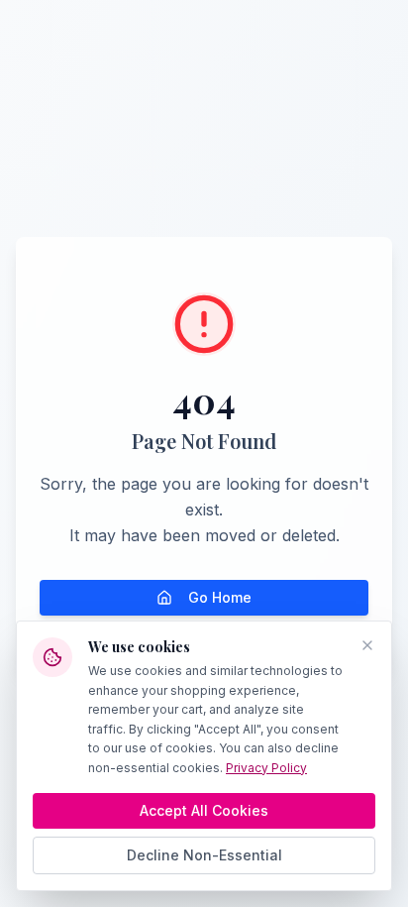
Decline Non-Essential (204, 855)
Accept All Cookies (204, 810)
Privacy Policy (266, 767)
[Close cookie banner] (367, 645)
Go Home (220, 597)
